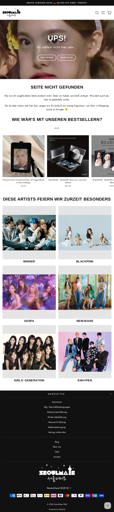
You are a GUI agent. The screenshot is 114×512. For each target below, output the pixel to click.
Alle (57, 128)
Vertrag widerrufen (57, 432)
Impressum (57, 401)
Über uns (57, 446)
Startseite (66, 57)
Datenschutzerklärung (57, 412)
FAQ (57, 451)
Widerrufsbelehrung (57, 417)
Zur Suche (47, 57)
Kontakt (57, 456)
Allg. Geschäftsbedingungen (57, 407)
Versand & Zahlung (57, 422)
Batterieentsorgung (57, 427)
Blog (57, 441)
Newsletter (56, 393)
